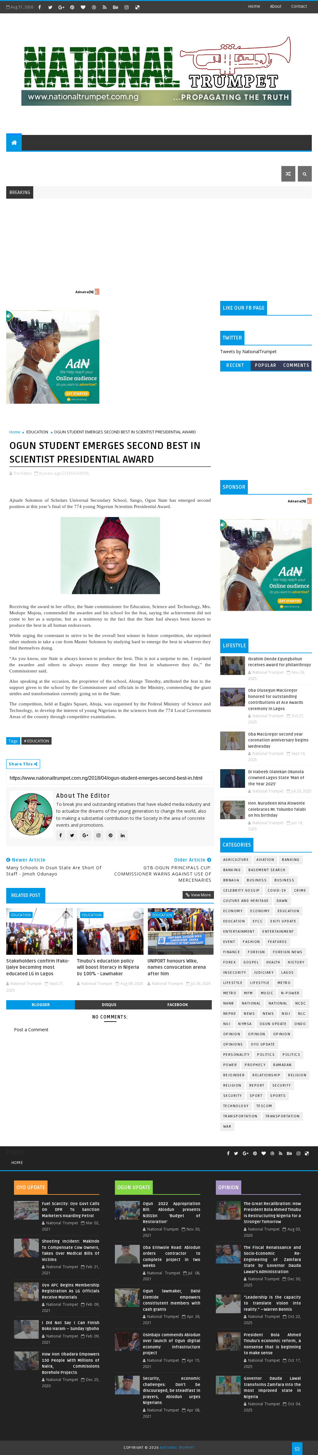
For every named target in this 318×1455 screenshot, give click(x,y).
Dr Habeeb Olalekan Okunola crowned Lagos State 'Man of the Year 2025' (276, 778)
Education (289, 911)
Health (273, 962)
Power (230, 1065)
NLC (302, 1013)
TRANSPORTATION (283, 1116)
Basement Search (267, 870)
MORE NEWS (154, 158)
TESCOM (264, 1106)
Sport (256, 1095)
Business (257, 880)
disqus (109, 1004)
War (227, 1126)
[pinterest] (72, 7)
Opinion (257, 1034)
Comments (296, 365)
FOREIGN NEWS (288, 952)
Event (229, 942)
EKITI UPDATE (283, 921)
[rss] (104, 7)
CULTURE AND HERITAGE (107, 158)
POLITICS (20, 158)
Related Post (25, 895)
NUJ (227, 1024)
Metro (284, 983)
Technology (236, 1106)
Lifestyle (233, 983)
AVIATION (265, 859)
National (251, 1003)
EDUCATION (277, 158)
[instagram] (126, 7)
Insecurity (234, 972)
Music (267, 993)
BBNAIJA (231, 880)
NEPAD (229, 1013)
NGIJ (286, 1013)
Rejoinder (234, 1075)
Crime (300, 890)
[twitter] (50, 7)
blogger (41, 1004)
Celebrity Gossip (241, 890)
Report (257, 1085)
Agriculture (236, 859)
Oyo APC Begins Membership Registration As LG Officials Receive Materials (70, 1291)
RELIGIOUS (191, 158)
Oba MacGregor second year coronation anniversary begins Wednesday (278, 740)
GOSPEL (251, 962)
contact (299, 6)
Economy (233, 911)
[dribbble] (93, 7)
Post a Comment (31, 1029)
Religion (297, 1075)
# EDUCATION (36, 741)
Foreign (256, 952)
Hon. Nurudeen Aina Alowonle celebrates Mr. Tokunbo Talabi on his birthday (277, 809)
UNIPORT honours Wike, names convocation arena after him (177, 967)
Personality (236, 1054)
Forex (229, 962)
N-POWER (290, 993)
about (275, 6)
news (249, 1013)
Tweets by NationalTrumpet (248, 351)
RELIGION (232, 1085)
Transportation (240, 1116)
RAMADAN (282, 1065)
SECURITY (221, 158)
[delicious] (137, 7)
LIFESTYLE (260, 983)
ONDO (300, 1024)
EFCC (258, 921)
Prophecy (255, 1065)
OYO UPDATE (263, 1044)
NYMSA (245, 1024)
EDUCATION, (78, 473)
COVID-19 (277, 890)
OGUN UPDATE (273, 1024)
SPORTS (248, 158)
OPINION (282, 1034)
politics (266, 1054)
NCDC (300, 1003)
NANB (228, 1003)
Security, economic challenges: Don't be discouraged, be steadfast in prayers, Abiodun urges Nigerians (171, 1390)
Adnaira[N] (84, 292)
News (268, 1013)
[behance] (115, 7)
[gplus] (61, 7)
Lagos (287, 972)
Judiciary (264, 972)
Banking (291, 859)
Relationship (266, 1075)
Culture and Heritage (246, 900)
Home (254, 6)
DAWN (282, 900)
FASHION (251, 942)
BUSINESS (284, 880)
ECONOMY (260, 911)
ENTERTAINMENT (56, 158)
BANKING (232, 870)
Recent (235, 365)
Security (281, 1085)
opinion (232, 1034)
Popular (266, 365)
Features (277, 942)
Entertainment (239, 931)
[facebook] (39, 7)
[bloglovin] (83, 7)
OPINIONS (233, 1044)
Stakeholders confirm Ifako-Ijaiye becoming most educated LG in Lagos (38, 967)
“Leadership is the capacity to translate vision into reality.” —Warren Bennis (272, 1303)
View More (201, 895)
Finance (231, 952)
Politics (291, 1054)
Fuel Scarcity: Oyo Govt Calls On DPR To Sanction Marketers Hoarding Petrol (70, 1209)
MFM (248, 993)
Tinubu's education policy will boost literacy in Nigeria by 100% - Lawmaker (108, 967)
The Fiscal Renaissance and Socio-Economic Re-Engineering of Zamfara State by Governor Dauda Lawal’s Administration (272, 1259)
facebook (177, 1004)
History (296, 962)
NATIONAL (278, 1003)
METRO (230, 993)
